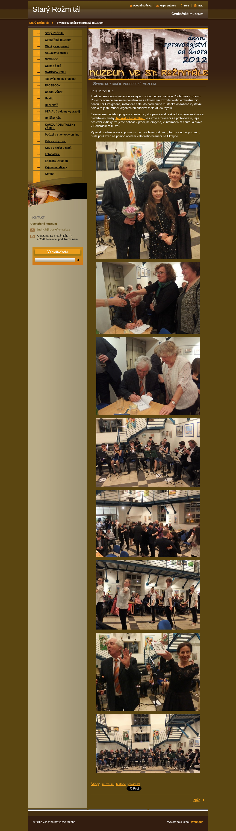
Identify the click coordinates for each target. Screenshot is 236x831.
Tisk (200, 5)
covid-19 (134, 784)
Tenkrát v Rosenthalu (130, 118)
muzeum (108, 784)
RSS (186, 5)
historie (121, 784)
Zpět (196, 800)
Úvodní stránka (142, 5)
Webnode (197, 822)
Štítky (95, 784)
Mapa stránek (168, 5)
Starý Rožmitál (39, 22)
